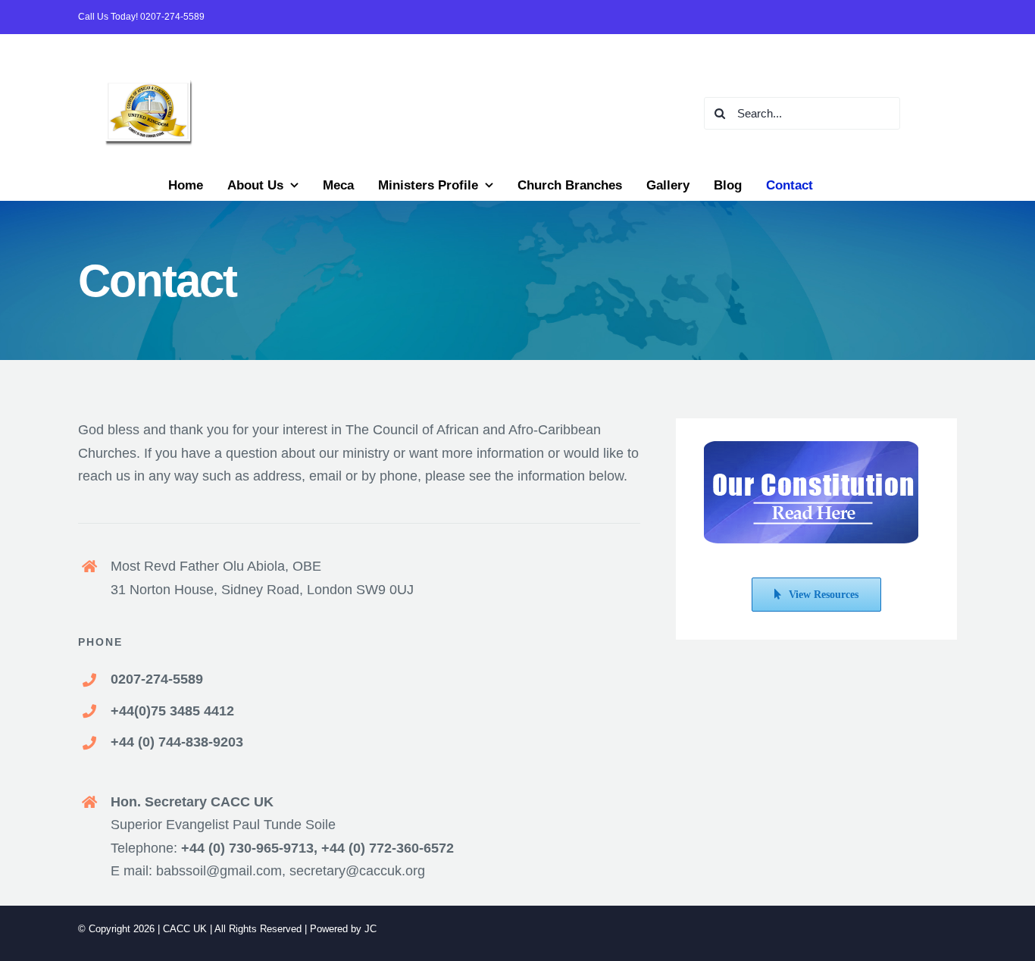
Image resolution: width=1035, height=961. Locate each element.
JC (370, 928)
